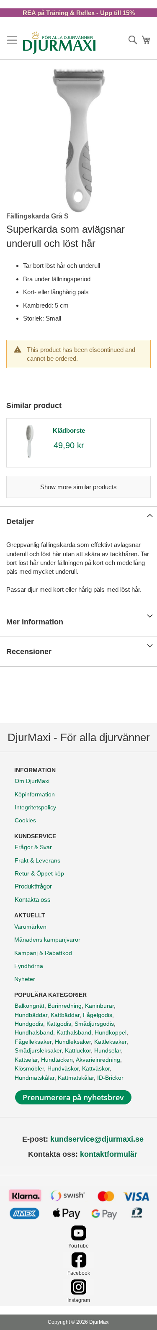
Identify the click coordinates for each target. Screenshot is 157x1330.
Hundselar (107, 1050)
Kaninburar (99, 1005)
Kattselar (26, 1059)
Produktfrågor (33, 886)
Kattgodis (58, 1023)
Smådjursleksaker (38, 1050)
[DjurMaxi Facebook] (78, 1265)
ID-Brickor (110, 1077)
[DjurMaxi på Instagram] (78, 1292)
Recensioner (28, 651)
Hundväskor (63, 1068)
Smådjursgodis (94, 1023)
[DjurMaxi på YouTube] (78, 1238)
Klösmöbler (29, 1068)
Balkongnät (29, 1005)
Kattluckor (78, 1050)
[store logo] (59, 42)
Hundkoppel (110, 1032)
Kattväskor (96, 1068)
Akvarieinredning (98, 1059)
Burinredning (65, 1005)
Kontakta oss (33, 899)
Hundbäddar (31, 1015)
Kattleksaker (110, 1041)
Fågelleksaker (33, 1041)
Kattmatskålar (76, 1077)
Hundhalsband (34, 1032)
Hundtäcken (57, 1059)
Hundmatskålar (34, 1077)
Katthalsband (74, 1032)
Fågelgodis (97, 1015)
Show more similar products (78, 486)
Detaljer (20, 521)
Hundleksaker (73, 1041)
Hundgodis (29, 1023)
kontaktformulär (108, 1154)
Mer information (34, 622)
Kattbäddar (65, 1015)
